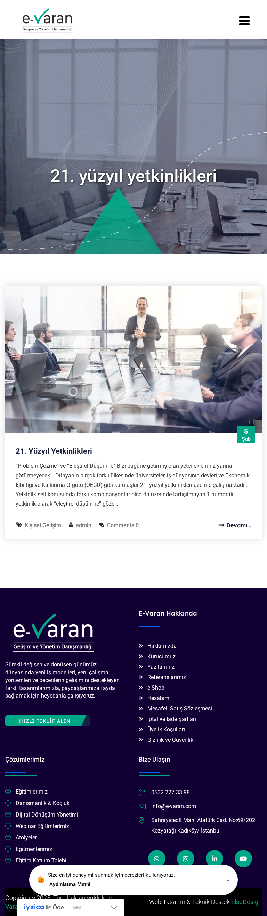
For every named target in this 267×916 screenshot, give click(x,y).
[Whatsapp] (156, 858)
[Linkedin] (214, 858)
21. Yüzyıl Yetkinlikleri (54, 451)
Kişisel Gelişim (43, 525)
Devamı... (238, 525)
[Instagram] (185, 858)
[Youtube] (243, 858)
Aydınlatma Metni (69, 884)
